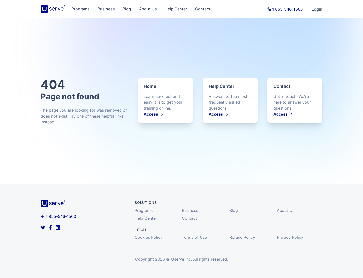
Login (317, 9)
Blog (127, 8)
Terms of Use (194, 237)
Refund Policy (242, 237)
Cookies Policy (148, 237)
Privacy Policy (290, 237)
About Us (148, 8)
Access (151, 114)
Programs (80, 8)
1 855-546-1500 (287, 9)
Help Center (176, 8)
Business (106, 8)
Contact (202, 8)
